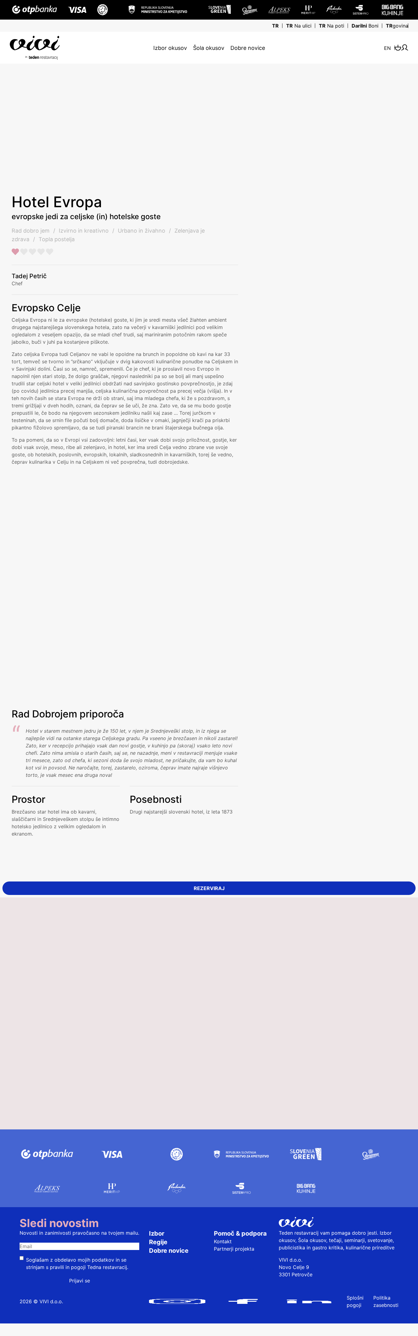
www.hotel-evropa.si (345, 459)
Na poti (331, 26)
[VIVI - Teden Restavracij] (74, 47)
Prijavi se (79, 1281)
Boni (365, 26)
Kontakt (223, 1241)
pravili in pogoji (68, 1267)
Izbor (156, 1233)
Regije (158, 1242)
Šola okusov (208, 48)
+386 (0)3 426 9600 (351, 444)
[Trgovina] (398, 48)
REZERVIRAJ (209, 888)
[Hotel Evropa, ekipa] (313, 109)
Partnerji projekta (234, 1249)
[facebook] (243, 1301)
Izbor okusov (170, 48)
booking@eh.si (344, 452)
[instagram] (177, 1301)
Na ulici (299, 26)
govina (397, 26)
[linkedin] (309, 1301)
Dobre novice (247, 48)
